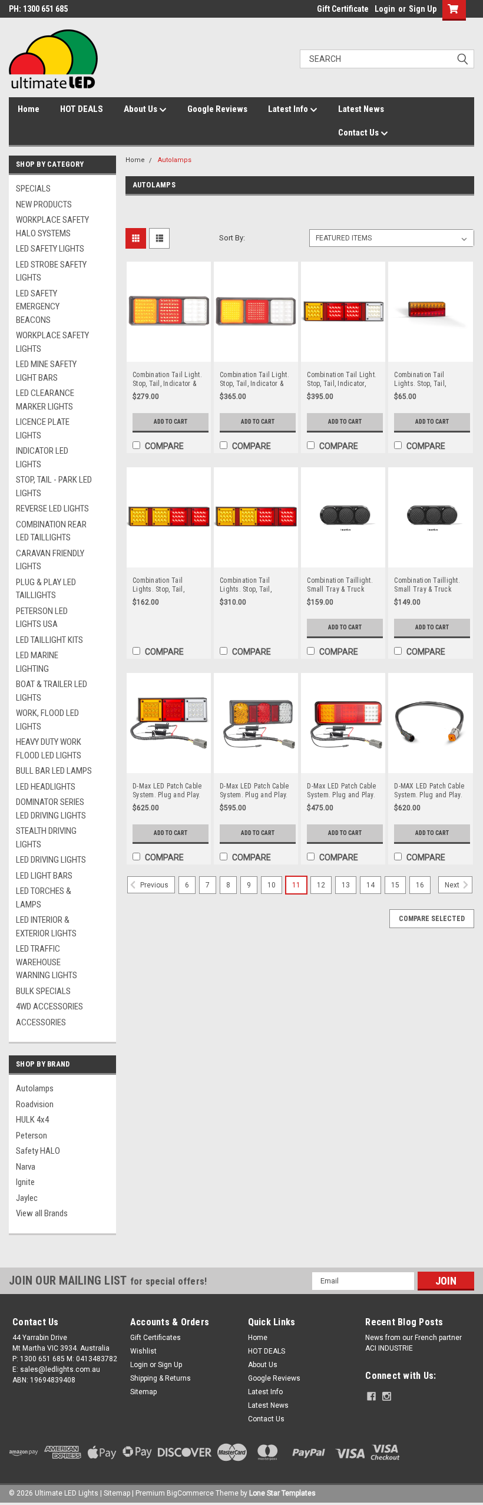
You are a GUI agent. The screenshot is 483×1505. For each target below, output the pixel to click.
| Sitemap (115, 1493)
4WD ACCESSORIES (49, 1006)
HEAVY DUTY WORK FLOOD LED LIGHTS (48, 749)
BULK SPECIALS (43, 991)
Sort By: (232, 237)
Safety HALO (38, 1151)
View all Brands (42, 1213)
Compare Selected (432, 919)
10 (271, 885)
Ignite (25, 1182)
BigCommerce (190, 1493)
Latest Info (289, 109)
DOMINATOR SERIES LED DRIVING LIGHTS (51, 809)
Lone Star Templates (282, 1493)
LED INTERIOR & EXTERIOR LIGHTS (46, 927)
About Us (141, 109)
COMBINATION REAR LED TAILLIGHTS (51, 531)
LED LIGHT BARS (44, 875)
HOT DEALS (81, 109)
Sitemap (143, 1392)
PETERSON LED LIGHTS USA (42, 618)
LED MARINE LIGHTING (37, 662)
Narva (25, 1166)
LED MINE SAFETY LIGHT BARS (46, 371)
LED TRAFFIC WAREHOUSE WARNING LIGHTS (46, 962)
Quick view (168, 353)
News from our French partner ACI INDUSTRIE (413, 1343)
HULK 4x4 (32, 1119)
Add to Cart (170, 421)
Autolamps (35, 1088)
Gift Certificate (343, 9)
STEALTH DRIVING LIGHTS (46, 838)
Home (28, 109)
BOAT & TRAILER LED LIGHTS (51, 691)
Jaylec (27, 1198)
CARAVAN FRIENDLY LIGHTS (50, 560)
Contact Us (359, 132)
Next (453, 885)
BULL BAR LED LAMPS (54, 770)
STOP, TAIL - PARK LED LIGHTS (54, 486)
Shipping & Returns (160, 1378)
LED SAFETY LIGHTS (50, 248)
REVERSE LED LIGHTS (52, 508)
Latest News (361, 109)
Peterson (31, 1135)
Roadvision (35, 1104)
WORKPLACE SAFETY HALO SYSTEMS (52, 226)
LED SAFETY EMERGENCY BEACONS (37, 306)
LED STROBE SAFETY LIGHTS (51, 271)
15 (395, 885)
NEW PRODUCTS (44, 204)
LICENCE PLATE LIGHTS (43, 429)
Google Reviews (217, 109)
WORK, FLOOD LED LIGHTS (47, 720)
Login (385, 9)
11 (296, 885)
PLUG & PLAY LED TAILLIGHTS (46, 589)
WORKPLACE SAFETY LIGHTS (52, 342)
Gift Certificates (155, 1338)
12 (321, 885)
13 (346, 885)
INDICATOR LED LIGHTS (42, 457)
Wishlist (143, 1351)
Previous (153, 885)
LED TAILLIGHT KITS (49, 640)
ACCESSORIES (41, 1022)
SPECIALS (33, 188)
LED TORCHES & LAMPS (43, 898)
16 (420, 885)
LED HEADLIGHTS (45, 786)
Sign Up (422, 9)
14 (370, 885)
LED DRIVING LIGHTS (51, 859)
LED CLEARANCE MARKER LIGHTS (45, 400)
